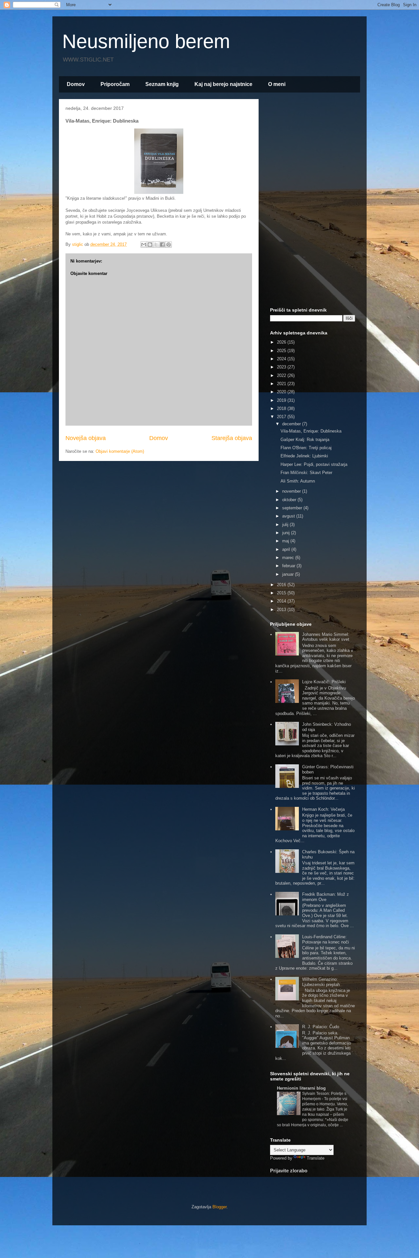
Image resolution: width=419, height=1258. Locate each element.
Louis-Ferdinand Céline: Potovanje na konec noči (325, 939)
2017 (282, 416)
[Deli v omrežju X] (156, 244)
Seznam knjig (162, 84)
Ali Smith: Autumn (298, 481)
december (292, 423)
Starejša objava (231, 438)
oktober (290, 499)
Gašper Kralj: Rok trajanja (305, 439)
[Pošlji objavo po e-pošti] (143, 244)
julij (286, 524)
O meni (276, 84)
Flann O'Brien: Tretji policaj (306, 447)
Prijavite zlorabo (288, 1170)
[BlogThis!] (150, 244)
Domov (76, 84)
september (292, 507)
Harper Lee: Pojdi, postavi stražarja (314, 464)
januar (288, 574)
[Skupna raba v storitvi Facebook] (162, 244)
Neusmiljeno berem (146, 41)
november (292, 491)
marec (288, 557)
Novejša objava (85, 438)
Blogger (219, 1206)
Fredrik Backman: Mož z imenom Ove (325, 897)
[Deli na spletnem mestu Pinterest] (168, 244)
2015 (282, 592)
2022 (282, 375)
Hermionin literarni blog (301, 1088)
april (286, 549)
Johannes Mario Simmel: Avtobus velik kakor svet (325, 637)
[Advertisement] (312, 202)
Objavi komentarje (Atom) (120, 451)
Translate (315, 1158)
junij (286, 532)
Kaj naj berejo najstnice (223, 84)
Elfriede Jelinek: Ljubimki (304, 455)
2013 (282, 609)
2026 (282, 342)
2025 (282, 350)
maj (286, 540)
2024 (282, 358)
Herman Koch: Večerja (323, 809)
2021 (282, 383)
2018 (282, 408)
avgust (289, 516)
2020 (282, 391)
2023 (282, 367)
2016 (282, 584)
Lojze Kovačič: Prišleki (324, 681)
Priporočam (115, 84)
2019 (282, 400)
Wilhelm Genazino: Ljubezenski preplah (321, 982)
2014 (282, 601)
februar (289, 565)
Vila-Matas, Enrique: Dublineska (311, 431)
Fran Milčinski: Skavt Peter (306, 472)
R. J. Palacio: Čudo (320, 1026)
